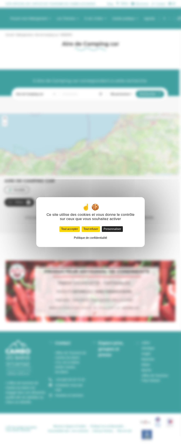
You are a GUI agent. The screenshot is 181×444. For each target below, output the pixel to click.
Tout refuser (90, 228)
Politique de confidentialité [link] (90, 237)
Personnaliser (112, 228)
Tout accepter (69, 228)
